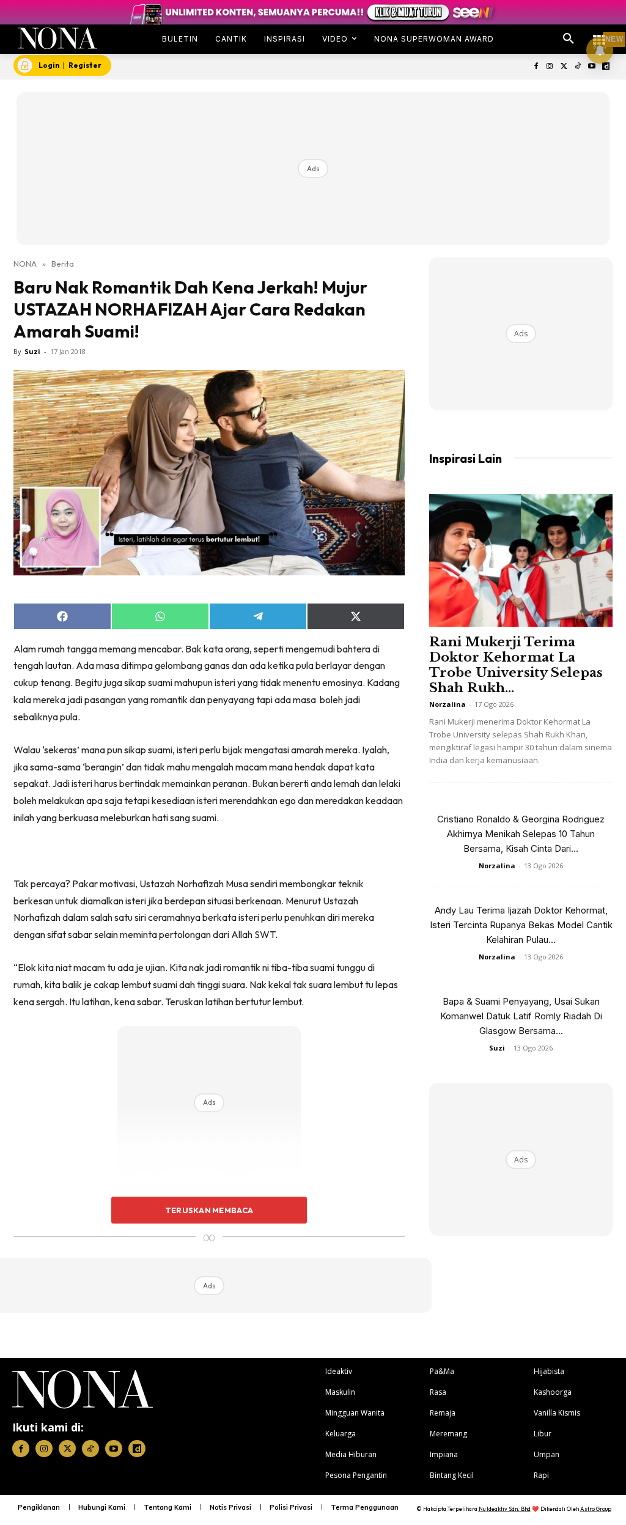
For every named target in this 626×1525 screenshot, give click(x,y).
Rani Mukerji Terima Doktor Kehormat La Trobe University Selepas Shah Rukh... (516, 665)
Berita (62, 263)
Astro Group (595, 1508)
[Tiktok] (578, 67)
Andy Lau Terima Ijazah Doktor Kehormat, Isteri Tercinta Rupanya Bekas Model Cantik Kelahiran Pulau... (521, 924)
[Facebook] (536, 67)
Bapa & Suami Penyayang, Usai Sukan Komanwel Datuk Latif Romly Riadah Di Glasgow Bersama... (521, 1015)
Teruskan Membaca (209, 1210)
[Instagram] (550, 67)
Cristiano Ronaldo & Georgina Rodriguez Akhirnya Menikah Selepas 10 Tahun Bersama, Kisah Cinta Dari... (521, 833)
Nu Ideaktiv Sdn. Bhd (505, 1508)
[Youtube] (591, 67)
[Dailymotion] (605, 67)
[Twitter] (564, 67)
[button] (568, 39)
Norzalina (447, 704)
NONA (25, 263)
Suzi (32, 351)
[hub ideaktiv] (599, 33)
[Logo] (57, 38)
